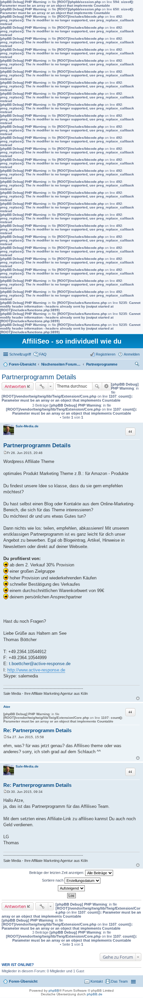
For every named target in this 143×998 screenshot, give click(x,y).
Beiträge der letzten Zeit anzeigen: (57, 873)
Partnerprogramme (101, 364)
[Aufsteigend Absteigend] (71, 888)
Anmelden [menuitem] (132, 354)
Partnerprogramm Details (39, 377)
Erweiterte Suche (106, 386)
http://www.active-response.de (36, 669)
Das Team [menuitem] (119, 981)
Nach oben (138, 698)
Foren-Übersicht (22, 364)
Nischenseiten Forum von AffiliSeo (61, 364)
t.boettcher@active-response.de (40, 663)
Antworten (15, 386)
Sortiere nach (53, 880)
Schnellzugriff (20, 354)
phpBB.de (94, 994)
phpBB (54, 990)
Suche (97, 386)
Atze (6, 706)
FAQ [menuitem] (43, 354)
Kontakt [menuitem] (96, 981)
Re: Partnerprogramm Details (37, 730)
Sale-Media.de (27, 426)
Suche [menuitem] (138, 365)
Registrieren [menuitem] (105, 354)
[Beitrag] (5, 453)
